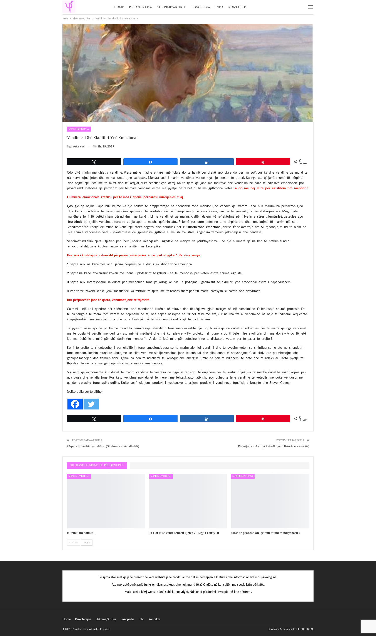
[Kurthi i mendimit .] (106, 501)
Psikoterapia (140, 7)
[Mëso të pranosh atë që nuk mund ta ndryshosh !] (270, 501)
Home (119, 7)
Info (219, 7)
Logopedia (200, 7)
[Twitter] (91, 404)
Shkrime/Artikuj (171, 7)
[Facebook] (75, 404)
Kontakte (237, 7)
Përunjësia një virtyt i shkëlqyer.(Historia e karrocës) (273, 446)
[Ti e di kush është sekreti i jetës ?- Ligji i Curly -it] (188, 501)
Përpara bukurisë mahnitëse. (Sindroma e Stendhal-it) (103, 446)
